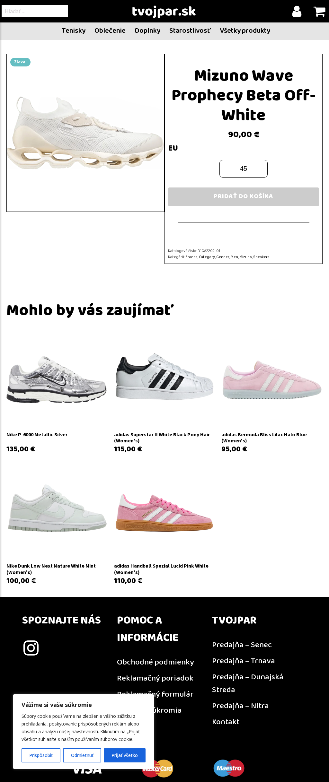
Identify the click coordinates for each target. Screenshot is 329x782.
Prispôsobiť (41, 755)
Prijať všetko (124, 755)
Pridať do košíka (243, 196)
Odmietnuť (82, 755)
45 (243, 168)
